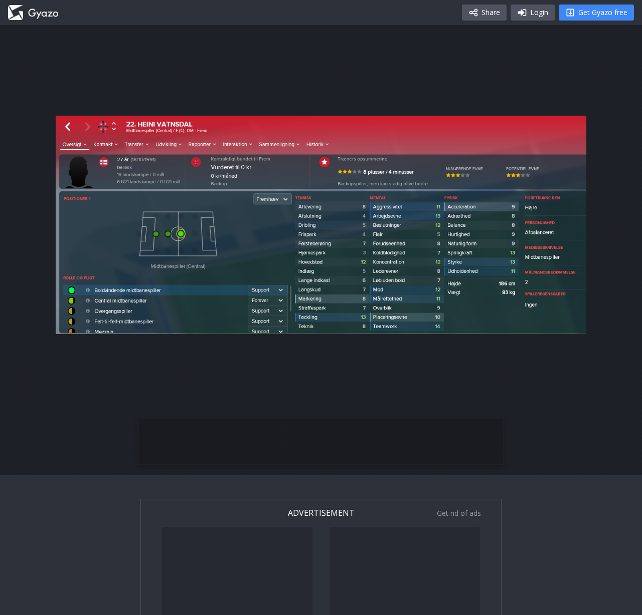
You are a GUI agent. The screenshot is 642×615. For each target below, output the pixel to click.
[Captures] (33, 12)
